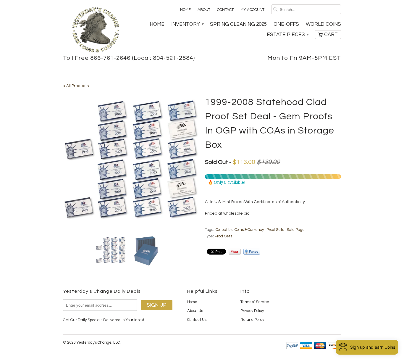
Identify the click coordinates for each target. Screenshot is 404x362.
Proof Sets (275, 230)
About (204, 10)
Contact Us (196, 320)
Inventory (187, 24)
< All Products (76, 86)
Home (185, 10)
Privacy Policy (252, 311)
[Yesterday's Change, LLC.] (95, 30)
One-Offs (286, 24)
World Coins (323, 24)
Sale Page (296, 230)
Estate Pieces (287, 34)
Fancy (251, 252)
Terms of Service (254, 302)
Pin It (235, 252)
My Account (252, 10)
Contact (225, 10)
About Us (195, 311)
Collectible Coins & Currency (240, 230)
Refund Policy (252, 320)
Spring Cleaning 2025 (238, 24)
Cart (331, 34)
